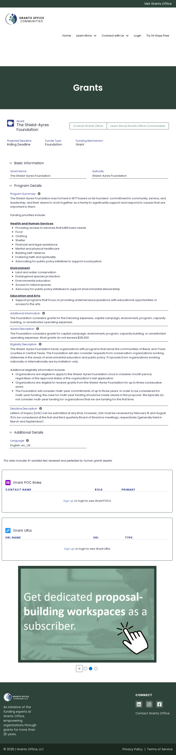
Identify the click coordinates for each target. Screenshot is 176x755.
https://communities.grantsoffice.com (87, 617)
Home (66, 36)
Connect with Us (113, 36)
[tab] (85, 668)
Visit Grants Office (158, 4)
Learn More (84, 36)
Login (137, 36)
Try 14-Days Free (157, 36)
